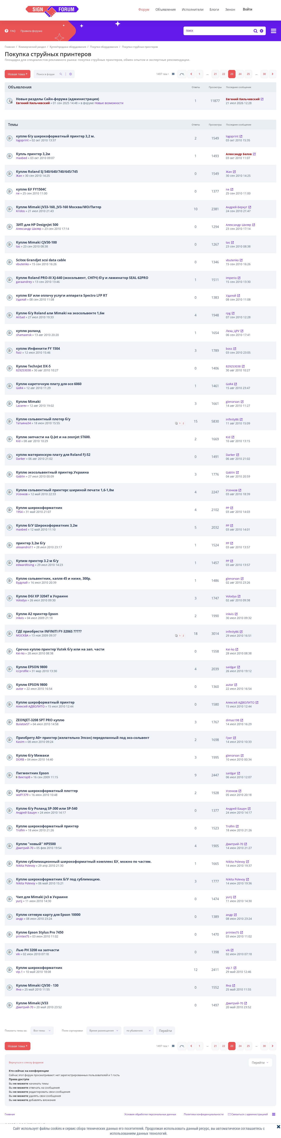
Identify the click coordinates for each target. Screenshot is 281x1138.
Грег (229, 738)
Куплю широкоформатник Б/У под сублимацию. (58, 879)
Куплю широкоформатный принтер (47, 826)
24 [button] (240, 74)
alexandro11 (24, 547)
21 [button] (215, 74)
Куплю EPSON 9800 (31, 667)
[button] (182, 74)
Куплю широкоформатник (39, 507)
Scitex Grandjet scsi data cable (41, 260)
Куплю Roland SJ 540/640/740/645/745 (47, 171)
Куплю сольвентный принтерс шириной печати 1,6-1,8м (65, 490)
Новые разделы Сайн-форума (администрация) (57, 99)
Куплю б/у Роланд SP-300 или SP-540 (46, 808)
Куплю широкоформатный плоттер (47, 790)
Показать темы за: (16, 1030)
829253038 (23, 370)
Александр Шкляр (28, 229)
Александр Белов (239, 154)
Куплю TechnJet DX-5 (33, 366)
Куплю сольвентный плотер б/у (43, 419)
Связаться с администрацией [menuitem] (249, 1114)
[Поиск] (256, 31)
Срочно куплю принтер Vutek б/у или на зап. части (60, 649)
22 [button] (223, 74)
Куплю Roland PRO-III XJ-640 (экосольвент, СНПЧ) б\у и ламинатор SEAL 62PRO (82, 277)
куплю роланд (28, 331)
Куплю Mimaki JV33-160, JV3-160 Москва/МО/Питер (58, 207)
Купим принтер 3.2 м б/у (37, 561)
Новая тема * (17, 74)
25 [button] (248, 74)
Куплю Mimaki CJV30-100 (36, 242)
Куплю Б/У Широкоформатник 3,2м (47, 525)
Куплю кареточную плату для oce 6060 (48, 384)
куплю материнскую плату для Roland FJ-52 (53, 454)
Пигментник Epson (32, 773)
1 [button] (199, 74)
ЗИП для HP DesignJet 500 (37, 224)
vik (18, 954)
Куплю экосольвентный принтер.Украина (52, 472)
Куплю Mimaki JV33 (32, 1003)
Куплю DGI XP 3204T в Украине (42, 596)
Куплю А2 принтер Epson (37, 614)
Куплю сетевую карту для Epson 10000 (48, 914)
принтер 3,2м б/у (30, 543)
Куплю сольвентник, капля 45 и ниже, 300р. (53, 578)
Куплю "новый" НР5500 (36, 844)
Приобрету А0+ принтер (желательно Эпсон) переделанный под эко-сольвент (82, 737)
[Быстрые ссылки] (273, 31)
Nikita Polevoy (25, 865)
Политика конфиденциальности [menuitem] (204, 1114)
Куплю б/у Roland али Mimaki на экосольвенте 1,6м (60, 313)
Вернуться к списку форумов (26, 1062)
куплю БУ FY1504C (31, 189)
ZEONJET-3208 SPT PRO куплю (40, 720)
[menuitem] (10, 31)
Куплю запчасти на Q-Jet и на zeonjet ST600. (53, 437)
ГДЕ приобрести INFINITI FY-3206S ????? (49, 631)
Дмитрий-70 (24, 848)
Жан (19, 176)
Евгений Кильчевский (33, 103)
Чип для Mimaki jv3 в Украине (42, 897)
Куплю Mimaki (28, 401)
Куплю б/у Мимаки (32, 755)
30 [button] (264, 74)
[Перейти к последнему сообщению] (262, 99)
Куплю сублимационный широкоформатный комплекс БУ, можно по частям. (84, 861)
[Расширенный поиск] (261, 31)
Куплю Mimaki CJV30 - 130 (37, 985)
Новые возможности (109, 103)
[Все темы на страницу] (173, 74)
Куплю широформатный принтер (45, 702)
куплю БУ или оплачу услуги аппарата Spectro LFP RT (61, 295)
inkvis (20, 618)
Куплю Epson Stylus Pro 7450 (39, 932)
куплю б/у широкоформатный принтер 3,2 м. (55, 136)
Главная (10, 1114)
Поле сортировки (72, 1030)
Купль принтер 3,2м (33, 154)
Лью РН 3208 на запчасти (37, 950)
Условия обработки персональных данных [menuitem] (150, 1114)
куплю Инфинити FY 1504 (38, 348)
